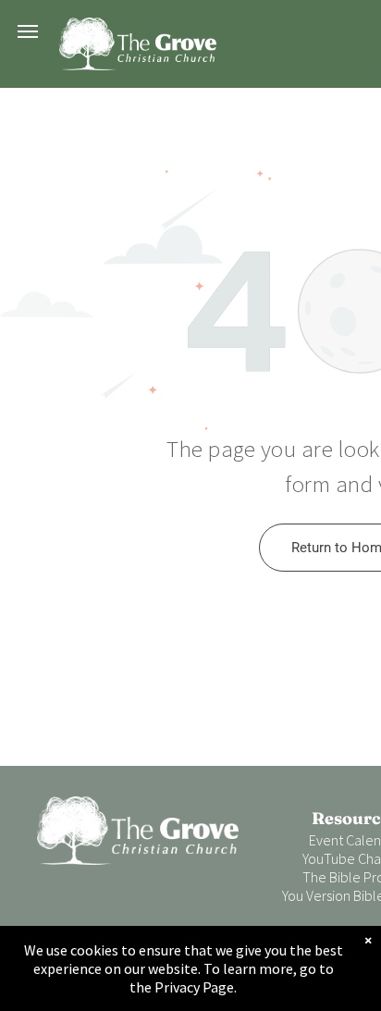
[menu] (27, 31)
